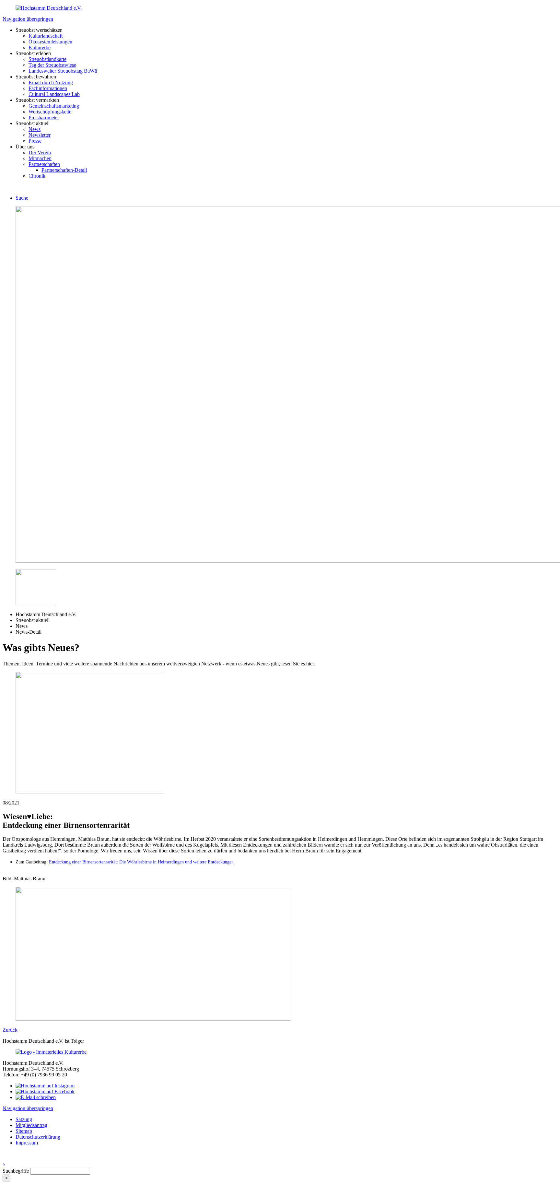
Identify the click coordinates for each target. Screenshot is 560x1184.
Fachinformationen (48, 88)
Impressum (27, 1142)
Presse (35, 141)
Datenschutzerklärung (38, 1137)
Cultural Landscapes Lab (54, 94)
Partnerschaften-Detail (64, 170)
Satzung (24, 1119)
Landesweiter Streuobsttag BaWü (63, 71)
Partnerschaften (44, 164)
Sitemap (24, 1131)
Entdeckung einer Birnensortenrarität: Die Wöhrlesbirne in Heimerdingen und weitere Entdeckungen (141, 862)
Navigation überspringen (28, 19)
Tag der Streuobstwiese (52, 65)
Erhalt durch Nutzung (51, 82)
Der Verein (40, 152)
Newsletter (40, 135)
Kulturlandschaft (46, 36)
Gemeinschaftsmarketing (54, 106)
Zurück (10, 1030)
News (35, 129)
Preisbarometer (44, 117)
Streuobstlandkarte (47, 59)
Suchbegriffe (16, 1171)
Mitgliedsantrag (31, 1125)
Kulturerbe (40, 47)
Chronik (37, 176)
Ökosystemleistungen (50, 41)
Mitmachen (40, 158)
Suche (22, 198)
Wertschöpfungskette (50, 111)
